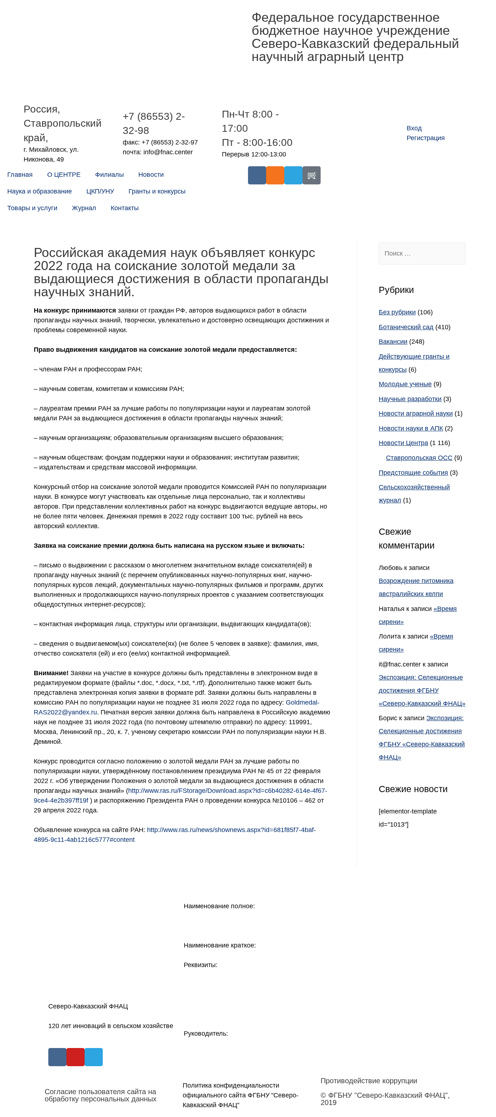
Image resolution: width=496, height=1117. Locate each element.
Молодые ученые (405, 384)
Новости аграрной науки (416, 413)
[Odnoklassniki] (275, 175)
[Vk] (257, 175)
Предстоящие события (413, 472)
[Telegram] (293, 175)
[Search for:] (422, 253)
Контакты (125, 208)
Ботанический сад (406, 327)
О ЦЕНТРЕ (64, 174)
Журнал (84, 208)
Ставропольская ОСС (419, 457)
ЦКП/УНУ (100, 191)
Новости (151, 174)
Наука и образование (39, 191)
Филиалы (109, 174)
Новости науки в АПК (411, 428)
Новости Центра (403, 443)
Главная (20, 174)
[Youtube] (75, 1057)
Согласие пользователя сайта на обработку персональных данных (100, 1095)
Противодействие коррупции (369, 1081)
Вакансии (393, 341)
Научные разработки (410, 399)
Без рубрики (397, 312)
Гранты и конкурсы (157, 191)
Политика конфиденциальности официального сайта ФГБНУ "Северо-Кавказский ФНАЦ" (240, 1095)
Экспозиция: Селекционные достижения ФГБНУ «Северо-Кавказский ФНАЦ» (422, 690)
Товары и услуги (32, 208)
